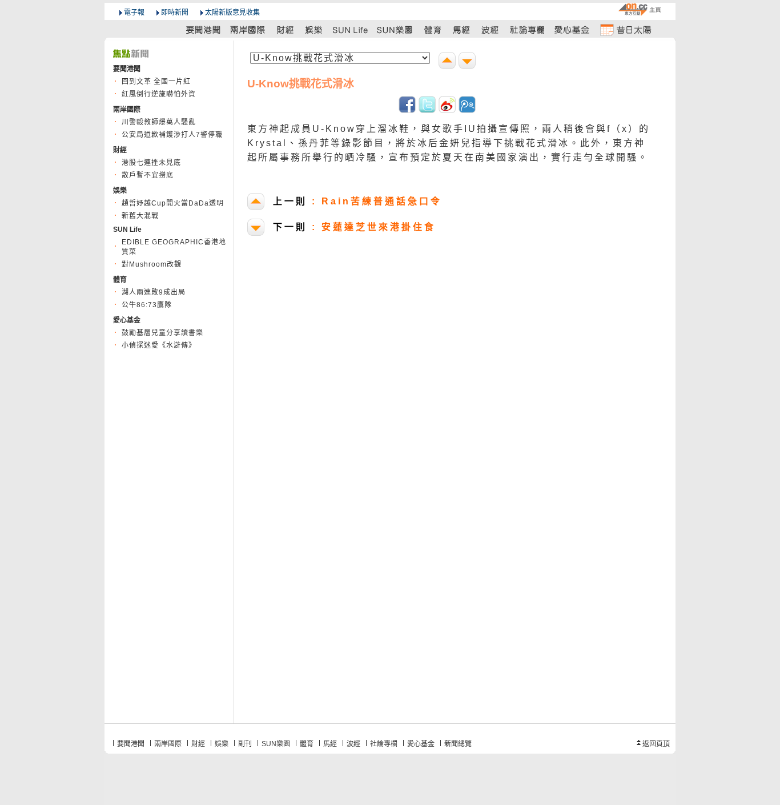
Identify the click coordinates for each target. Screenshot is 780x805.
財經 (198, 744)
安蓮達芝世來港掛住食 (354, 227)
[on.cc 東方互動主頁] (639, 9)
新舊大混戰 (140, 216)
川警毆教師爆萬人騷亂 (159, 122)
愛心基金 (421, 744)
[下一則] (469, 62)
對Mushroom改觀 (152, 264)
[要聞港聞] (204, 29)
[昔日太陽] (625, 29)
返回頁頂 (656, 744)
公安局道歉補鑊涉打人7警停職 (172, 135)
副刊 (245, 744)
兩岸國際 (168, 744)
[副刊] (351, 29)
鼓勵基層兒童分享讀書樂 (162, 333)
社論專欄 (383, 744)
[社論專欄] (527, 29)
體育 (306, 744)
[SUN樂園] (395, 29)
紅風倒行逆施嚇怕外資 (159, 94)
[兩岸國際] (248, 29)
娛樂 (221, 744)
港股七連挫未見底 (151, 163)
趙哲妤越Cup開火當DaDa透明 (173, 203)
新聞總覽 (458, 744)
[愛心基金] (572, 29)
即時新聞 (174, 13)
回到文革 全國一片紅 (156, 82)
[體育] (432, 29)
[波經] (490, 29)
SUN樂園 (276, 744)
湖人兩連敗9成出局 (154, 292)
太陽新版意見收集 (232, 13)
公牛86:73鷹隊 (147, 305)
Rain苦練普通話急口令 (357, 201)
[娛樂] (314, 29)
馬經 (330, 744)
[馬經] (461, 29)
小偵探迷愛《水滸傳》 (159, 345)
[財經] (285, 29)
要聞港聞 (130, 744)
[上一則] (449, 62)
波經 (353, 744)
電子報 (134, 13)
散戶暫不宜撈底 (148, 175)
